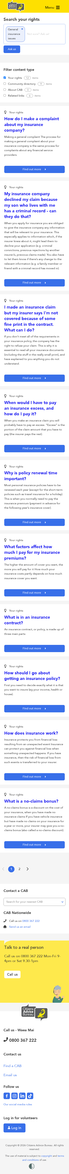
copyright (47, 1156)
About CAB (15, 90)
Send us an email (20, 927)
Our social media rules (18, 1104)
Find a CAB (13, 1066)
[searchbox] (45, 34)
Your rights (15, 78)
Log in (15, 1128)
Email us (10, 1075)
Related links (16, 96)
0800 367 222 (31, 921)
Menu (50, 7)
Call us (12, 974)
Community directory (22, 84)
